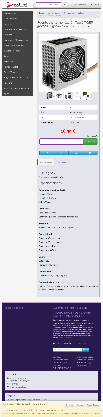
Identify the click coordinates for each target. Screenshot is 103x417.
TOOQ (73, 107)
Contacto (57, 357)
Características (46, 162)
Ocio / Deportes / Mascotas (16, 88)
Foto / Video (10, 72)
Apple (6, 94)
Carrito (96, 5)
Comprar (90, 141)
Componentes (10, 19)
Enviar (85, 350)
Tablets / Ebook (11, 67)
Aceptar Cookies (93, 405)
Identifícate (81, 5)
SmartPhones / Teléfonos (15, 29)
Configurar (69, 405)
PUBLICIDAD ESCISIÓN (62, 368)
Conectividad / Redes (13, 45)
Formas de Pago (84, 362)
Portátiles (8, 24)
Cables (7, 56)
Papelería (8, 83)
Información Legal (85, 357)
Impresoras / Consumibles (16, 40)
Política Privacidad (60, 360)
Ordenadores (10, 13)
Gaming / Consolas (12, 51)
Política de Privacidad (65, 337)
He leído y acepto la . (72, 343)
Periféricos (8, 61)
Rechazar (80, 405)
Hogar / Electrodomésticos (16, 77)
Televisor (8, 35)
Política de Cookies (91, 414)
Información (62, 162)
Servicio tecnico (84, 365)
